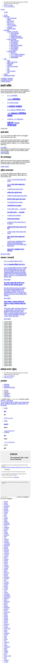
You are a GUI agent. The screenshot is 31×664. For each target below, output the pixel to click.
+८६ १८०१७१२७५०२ (9, 6)
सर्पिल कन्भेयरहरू (15, 41)
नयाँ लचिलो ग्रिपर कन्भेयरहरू (14, 205)
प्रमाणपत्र (9, 27)
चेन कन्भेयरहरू (14, 42)
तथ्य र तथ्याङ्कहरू (12, 18)
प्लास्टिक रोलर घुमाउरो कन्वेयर (14, 192)
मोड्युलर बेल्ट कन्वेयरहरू (16, 45)
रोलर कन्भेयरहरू (14, 47)
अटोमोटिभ (9, 65)
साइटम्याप (3, 401)
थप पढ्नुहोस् (4, 147)
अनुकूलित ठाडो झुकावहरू (11, 404)
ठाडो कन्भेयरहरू (14, 48)
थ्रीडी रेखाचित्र (14, 57)
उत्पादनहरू (6, 30)
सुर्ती (8, 72)
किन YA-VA (10, 22)
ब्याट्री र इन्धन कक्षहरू (12, 66)
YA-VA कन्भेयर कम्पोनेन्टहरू (18, 54)
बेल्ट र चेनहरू (14, 35)
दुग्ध (8, 68)
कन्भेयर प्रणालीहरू (11, 39)
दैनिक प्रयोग (10, 63)
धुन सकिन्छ (15, 402)
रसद (8, 69)
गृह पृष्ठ (5, 15)
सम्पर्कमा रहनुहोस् (5, 166)
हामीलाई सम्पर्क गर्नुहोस (9, 75)
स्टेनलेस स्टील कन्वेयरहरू (17, 38)
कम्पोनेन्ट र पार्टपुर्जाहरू (12, 32)
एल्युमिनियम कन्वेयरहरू (16, 36)
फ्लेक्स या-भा (14, 53)
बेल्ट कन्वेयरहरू (14, 44)
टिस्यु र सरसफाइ (11, 71)
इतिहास (9, 19)
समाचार (6, 74)
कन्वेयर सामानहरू (15, 33)
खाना (8, 60)
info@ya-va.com (8, 5)
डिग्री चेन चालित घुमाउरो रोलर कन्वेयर (16, 199)
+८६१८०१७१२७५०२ (9, 430)
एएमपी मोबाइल (9, 401)
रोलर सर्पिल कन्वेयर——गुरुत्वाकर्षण (16, 212)
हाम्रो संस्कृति (10, 21)
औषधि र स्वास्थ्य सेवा (12, 62)
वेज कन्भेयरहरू (14, 50)
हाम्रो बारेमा (6, 16)
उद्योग (5, 59)
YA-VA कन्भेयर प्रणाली (16, 56)
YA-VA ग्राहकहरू (11, 25)
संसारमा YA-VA (11, 24)
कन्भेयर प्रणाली (21, 404)
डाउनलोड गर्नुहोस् (11, 28)
